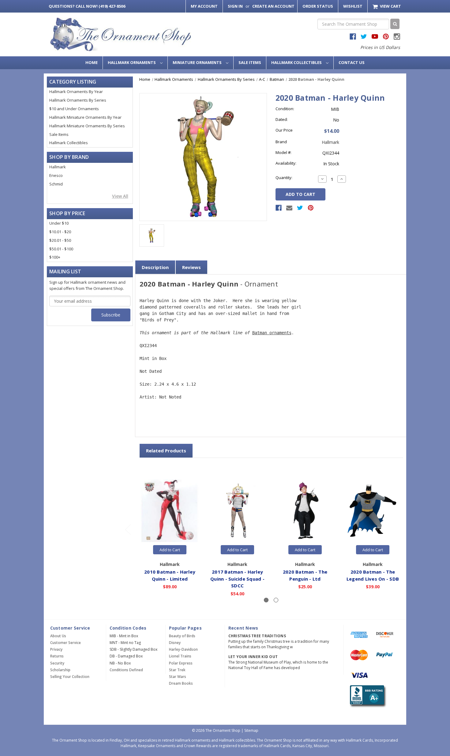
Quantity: (284, 177)
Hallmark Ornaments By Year (76, 91)
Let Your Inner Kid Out (253, 656)
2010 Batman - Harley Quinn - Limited (169, 575)
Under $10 (59, 223)
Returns (57, 656)
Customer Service (65, 642)
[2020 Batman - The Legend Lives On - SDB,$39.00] (373, 511)
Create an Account (273, 6)
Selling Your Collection (69, 676)
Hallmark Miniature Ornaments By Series (87, 126)
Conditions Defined (126, 669)
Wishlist (352, 6)
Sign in (235, 6)
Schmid (56, 184)
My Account (204, 6)
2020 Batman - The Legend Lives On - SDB (373, 575)
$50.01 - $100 (61, 249)
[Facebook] (279, 208)
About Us (58, 635)
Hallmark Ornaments (132, 62)
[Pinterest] (311, 208)
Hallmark (57, 167)
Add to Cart (169, 549)
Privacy (56, 649)
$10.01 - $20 (60, 231)
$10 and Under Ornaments (74, 108)
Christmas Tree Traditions (257, 635)
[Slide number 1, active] (266, 600)
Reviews (191, 267)
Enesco (56, 175)
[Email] (289, 208)
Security (57, 663)
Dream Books (181, 683)
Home (91, 62)
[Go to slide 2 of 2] (128, 529)
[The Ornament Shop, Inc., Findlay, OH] (367, 696)
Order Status (317, 6)
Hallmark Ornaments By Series (77, 100)
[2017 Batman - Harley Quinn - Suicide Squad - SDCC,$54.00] (237, 511)
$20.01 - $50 (60, 240)
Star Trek (177, 669)
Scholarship (60, 669)
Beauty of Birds (182, 635)
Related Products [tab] (166, 450)
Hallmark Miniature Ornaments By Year (85, 117)
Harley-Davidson (183, 649)
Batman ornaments (271, 332)
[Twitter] (300, 208)
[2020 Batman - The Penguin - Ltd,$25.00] (305, 511)
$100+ (54, 257)
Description (155, 267)
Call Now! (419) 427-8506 (87, 6)
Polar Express (181, 663)
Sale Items (249, 62)
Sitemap (251, 730)
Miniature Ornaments (198, 62)
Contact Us (352, 62)
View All (120, 196)
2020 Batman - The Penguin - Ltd (305, 575)
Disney (175, 642)
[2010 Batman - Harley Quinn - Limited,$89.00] (170, 511)
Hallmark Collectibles (297, 62)
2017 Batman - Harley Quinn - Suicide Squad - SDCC (237, 579)
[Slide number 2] (276, 600)
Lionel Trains (180, 656)
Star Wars (177, 676)
